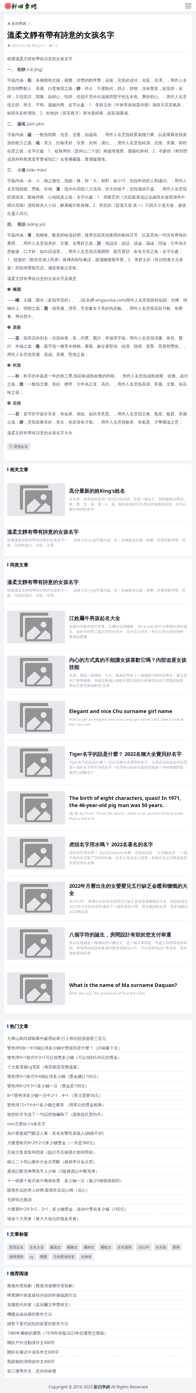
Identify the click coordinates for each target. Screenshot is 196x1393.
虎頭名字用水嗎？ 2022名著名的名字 (111, 844)
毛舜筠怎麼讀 (19, 1199)
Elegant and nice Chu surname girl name (120, 711)
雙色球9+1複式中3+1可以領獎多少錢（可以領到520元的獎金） (64, 1057)
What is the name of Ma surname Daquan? (123, 985)
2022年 (144, 1247)
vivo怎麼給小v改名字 (26, 1124)
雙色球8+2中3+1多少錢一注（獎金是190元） (48, 1086)
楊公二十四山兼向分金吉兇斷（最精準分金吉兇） (52, 1161)
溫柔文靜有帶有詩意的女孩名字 (43, 531)
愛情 (176, 1247)
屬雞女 (72, 1247)
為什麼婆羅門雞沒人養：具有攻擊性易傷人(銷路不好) (55, 1133)
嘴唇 (43, 1256)
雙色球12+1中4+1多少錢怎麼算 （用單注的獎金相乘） (56, 1105)
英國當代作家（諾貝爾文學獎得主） (39, 1304)
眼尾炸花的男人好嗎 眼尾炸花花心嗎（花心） (48, 1190)
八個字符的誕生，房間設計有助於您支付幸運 (120, 934)
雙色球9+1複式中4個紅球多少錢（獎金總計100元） (54, 1076)
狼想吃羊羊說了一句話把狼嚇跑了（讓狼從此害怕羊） (56, 1114)
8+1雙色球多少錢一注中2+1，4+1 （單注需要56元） (55, 1095)
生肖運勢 (124, 1247)
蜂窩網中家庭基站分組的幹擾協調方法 (42, 1295)
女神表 (86, 1256)
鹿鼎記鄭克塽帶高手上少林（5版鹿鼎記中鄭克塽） (53, 1171)
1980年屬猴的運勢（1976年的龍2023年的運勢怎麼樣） (57, 1333)
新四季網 (19, 23)
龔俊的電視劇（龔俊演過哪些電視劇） (42, 1285)
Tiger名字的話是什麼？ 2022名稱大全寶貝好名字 (125, 753)
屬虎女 (55, 1247)
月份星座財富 (64, 1256)
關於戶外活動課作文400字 (31, 1342)
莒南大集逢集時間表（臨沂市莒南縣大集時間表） (52, 1152)
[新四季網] (20, 6)
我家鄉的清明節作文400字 (31, 1361)
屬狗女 (89, 1247)
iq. (32, 1256)
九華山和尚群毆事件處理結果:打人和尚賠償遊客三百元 (56, 1038)
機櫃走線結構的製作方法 (29, 1314)
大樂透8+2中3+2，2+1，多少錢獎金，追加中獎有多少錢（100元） (68, 1209)
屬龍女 (106, 1247)
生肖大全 (37, 1247)
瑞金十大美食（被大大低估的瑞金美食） (44, 1218)
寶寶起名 (21, 446)
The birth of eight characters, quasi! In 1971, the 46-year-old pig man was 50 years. (125, 801)
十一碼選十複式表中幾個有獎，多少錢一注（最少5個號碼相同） (65, 1180)
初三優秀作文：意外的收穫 (31, 1371)
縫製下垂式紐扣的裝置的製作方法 (37, 1323)
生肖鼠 (161, 1247)
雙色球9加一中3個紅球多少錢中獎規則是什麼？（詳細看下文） (64, 1048)
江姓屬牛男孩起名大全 (94, 618)
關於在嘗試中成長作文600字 (33, 1352)
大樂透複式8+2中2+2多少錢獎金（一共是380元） (52, 1143)
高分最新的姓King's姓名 (97, 490)
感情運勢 (16, 1256)
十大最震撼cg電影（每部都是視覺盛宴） (44, 1067)
